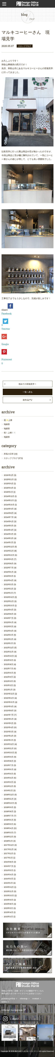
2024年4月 (9, 529)
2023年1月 (8, 592)
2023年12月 (9, 546)
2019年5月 (8, 773)
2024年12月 (9, 496)
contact (35, 998)
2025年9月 (8, 483)
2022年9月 (8, 609)
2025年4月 (8, 487)
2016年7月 (8, 866)
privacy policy (8, 998)
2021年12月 (9, 647)
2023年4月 (8, 580)
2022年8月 (8, 613)
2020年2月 (8, 735)
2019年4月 (8, 777)
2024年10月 (9, 504)
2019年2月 (8, 786)
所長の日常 (9, 453)
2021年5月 (8, 676)
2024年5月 (8, 525)
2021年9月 (8, 660)
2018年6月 (8, 819)
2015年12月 (9, 887)
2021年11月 (8, 651)
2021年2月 (8, 685)
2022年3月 (8, 634)
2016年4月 (8, 874)
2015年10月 (9, 895)
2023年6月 (8, 571)
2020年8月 (9, 710)
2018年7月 (8, 815)
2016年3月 (8, 878)
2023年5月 (8, 576)
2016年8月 (8, 861)
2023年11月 (9, 550)
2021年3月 (8, 681)
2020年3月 (8, 731)
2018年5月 (8, 824)
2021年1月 (8, 689)
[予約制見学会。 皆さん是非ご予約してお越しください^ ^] (27, 1032)
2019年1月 (8, 790)
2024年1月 (8, 542)
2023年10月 (9, 555)
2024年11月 (9, 500)
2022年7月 (8, 618)
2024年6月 (9, 521)
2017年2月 (8, 853)
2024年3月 (8, 534)
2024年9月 (9, 508)
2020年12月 (9, 693)
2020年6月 (9, 719)
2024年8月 (9, 513)
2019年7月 (8, 765)
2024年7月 (9, 517)
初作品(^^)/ (27, 399)
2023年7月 (8, 567)
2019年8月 (8, 761)
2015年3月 (8, 916)
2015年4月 (8, 912)
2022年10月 (9, 605)
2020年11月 (9, 698)
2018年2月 (8, 836)
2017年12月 (9, 845)
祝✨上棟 (8, 420)
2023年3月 (8, 584)
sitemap (24, 998)
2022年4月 (8, 630)
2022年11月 (9, 601)
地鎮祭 (7, 424)
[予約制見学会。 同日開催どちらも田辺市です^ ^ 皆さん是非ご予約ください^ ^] (10, 1032)
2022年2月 (8, 639)
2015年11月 (8, 891)
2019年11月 (9, 748)
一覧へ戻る (28, 392)
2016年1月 (8, 883)
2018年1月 (8, 840)
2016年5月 (8, 870)
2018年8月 (8, 811)
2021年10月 (9, 656)
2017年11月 (9, 849)
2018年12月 (9, 794)
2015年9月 (8, 899)
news (4, 1001)
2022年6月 (8, 622)
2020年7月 (9, 714)
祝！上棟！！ (10, 432)
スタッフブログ (11, 458)
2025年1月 (8, 492)
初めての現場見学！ (28, 384)
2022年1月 (8, 643)
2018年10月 (9, 803)
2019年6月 (8, 769)
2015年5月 (8, 908)
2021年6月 (8, 672)
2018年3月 (8, 832)
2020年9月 (9, 706)
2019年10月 (9, 752)
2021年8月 (8, 664)
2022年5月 (8, 626)
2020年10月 (9, 702)
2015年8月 (8, 903)
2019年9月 (8, 756)
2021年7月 (8, 668)
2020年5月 (8, 723)
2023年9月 (8, 559)
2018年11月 (9, 798)
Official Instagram (12, 1009)
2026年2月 (8, 475)
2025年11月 (9, 479)
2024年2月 (8, 538)
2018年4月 (8, 828)
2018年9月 (8, 807)
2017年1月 (8, 857)
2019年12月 (9, 744)
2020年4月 (9, 727)
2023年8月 (8, 563)
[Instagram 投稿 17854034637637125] (45, 1032)
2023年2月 (8, 588)
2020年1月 (8, 740)
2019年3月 (8, 782)
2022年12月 (9, 597)
